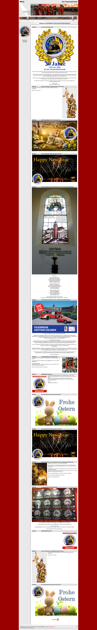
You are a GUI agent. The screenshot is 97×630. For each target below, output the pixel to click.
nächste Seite (54, 619)
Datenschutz (25, 40)
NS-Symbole (25, 41)
